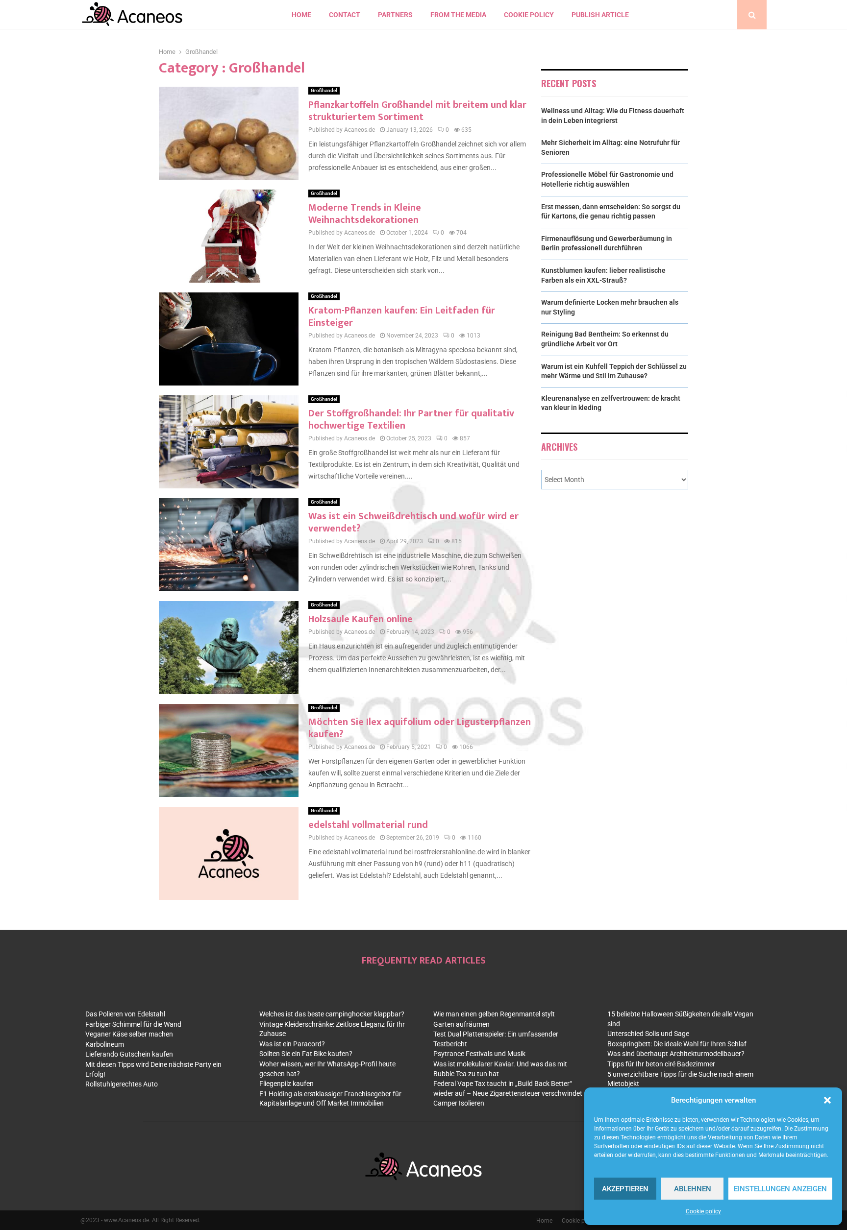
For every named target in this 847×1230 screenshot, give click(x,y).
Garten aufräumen (461, 1024)
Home (301, 15)
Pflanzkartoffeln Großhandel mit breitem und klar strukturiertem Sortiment (417, 110)
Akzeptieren (625, 1188)
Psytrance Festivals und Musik (479, 1054)
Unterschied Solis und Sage (648, 1033)
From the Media (458, 15)
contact (344, 15)
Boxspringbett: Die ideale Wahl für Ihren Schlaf (677, 1044)
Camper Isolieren (458, 1103)
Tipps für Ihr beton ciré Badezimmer (661, 1064)
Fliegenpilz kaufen (286, 1083)
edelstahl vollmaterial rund (368, 825)
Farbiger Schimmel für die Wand (133, 1024)
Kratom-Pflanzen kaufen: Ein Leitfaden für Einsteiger (401, 316)
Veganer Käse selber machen (129, 1034)
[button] (827, 1100)
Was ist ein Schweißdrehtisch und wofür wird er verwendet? (413, 522)
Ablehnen (692, 1188)
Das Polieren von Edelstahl (125, 1014)
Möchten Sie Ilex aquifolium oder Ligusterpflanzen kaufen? (419, 728)
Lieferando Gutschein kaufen (129, 1054)
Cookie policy (703, 1211)
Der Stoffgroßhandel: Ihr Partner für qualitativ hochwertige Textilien (411, 419)
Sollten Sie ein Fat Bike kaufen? (305, 1054)
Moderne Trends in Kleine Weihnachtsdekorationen (364, 213)
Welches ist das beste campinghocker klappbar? (331, 1014)
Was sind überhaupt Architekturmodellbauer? (676, 1054)
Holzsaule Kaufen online (360, 619)
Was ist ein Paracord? (292, 1044)
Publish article (600, 15)
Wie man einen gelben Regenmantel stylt (494, 1014)
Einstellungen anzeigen (780, 1188)
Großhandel (324, 90)
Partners (395, 15)
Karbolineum (104, 1044)
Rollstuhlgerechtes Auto (121, 1084)
